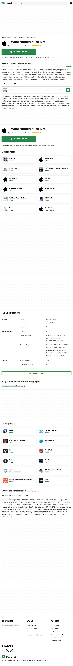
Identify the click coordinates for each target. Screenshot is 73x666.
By (14, 46)
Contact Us (30, 632)
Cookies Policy (55, 632)
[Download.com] (7, 3)
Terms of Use (55, 628)
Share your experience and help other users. (39, 57)
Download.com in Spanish (34, 635)
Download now (20, 52)
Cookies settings (56, 640)
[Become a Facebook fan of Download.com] (3, 650)
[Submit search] (14, 3)
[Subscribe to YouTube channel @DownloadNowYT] (11, 650)
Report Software (38, 373)
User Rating (28, 46)
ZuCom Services (34, 491)
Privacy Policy (55, 625)
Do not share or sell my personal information (58, 636)
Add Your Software (32, 628)
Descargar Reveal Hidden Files (12, 386)
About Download (31, 625)
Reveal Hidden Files (27, 42)
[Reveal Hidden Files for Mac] (4, 43)
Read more (68, 66)
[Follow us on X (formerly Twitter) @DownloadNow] (7, 650)
